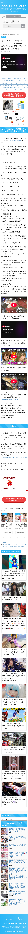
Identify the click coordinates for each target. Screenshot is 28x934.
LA (6, 544)
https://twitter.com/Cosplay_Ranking (14, 457)
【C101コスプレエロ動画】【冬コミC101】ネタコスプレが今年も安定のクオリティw (13, 726)
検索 (4, 16)
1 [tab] (3, 537)
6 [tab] (15, 537)
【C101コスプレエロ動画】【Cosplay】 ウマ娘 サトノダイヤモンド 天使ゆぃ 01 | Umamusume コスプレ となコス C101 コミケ (18, 902)
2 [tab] (6, 537)
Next (25, 525)
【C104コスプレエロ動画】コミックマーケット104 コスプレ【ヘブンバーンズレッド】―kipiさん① (14, 652)
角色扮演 (18, 546)
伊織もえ (7, 546)
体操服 (11, 546)
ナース (15, 544)
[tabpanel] (13, 524)
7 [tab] (17, 537)
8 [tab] (20, 537)
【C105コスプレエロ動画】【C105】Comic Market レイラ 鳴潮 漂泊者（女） (18, 877)
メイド (22, 544)
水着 (15, 546)
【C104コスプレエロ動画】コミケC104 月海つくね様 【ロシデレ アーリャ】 (18, 893)
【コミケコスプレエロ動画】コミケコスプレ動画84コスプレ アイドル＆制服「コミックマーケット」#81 (14, 702)
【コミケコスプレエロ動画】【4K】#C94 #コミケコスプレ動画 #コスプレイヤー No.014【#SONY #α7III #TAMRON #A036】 (17, 886)
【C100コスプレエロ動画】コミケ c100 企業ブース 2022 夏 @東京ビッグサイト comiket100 (13, 750)
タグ (19, 16)
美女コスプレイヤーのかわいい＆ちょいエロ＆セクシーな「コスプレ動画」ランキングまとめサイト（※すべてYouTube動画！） (14, 928)
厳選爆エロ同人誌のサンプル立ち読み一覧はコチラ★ (14, 95)
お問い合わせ (12, 919)
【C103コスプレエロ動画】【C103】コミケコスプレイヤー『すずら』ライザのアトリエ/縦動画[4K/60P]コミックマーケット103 (18, 870)
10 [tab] (24, 537)
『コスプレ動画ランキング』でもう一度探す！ (14, 499)
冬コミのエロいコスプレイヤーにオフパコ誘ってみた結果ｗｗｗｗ (17, 846)
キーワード (15, 16)
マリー (19, 544)
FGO (4, 544)
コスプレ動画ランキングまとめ (14, 6)
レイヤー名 (9, 16)
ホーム (5, 918)
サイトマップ (19, 919)
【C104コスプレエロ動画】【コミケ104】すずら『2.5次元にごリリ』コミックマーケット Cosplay (18, 854)
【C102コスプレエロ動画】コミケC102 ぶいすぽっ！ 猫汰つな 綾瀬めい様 (18, 838)
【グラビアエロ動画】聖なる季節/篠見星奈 (13, 525)
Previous (2, 525)
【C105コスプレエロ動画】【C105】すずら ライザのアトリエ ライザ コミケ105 (18, 830)
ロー (4, 546)
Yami (8, 544)
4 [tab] (10, 537)
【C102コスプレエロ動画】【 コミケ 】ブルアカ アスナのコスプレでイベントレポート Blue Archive (18, 862)
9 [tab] (22, 537)
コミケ (4, 542)
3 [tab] (8, 537)
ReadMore (13, 532)
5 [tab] (13, 537)
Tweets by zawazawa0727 (10, 399)
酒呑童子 (23, 546)
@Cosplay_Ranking (16, 140)
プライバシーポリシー (13, 918)
